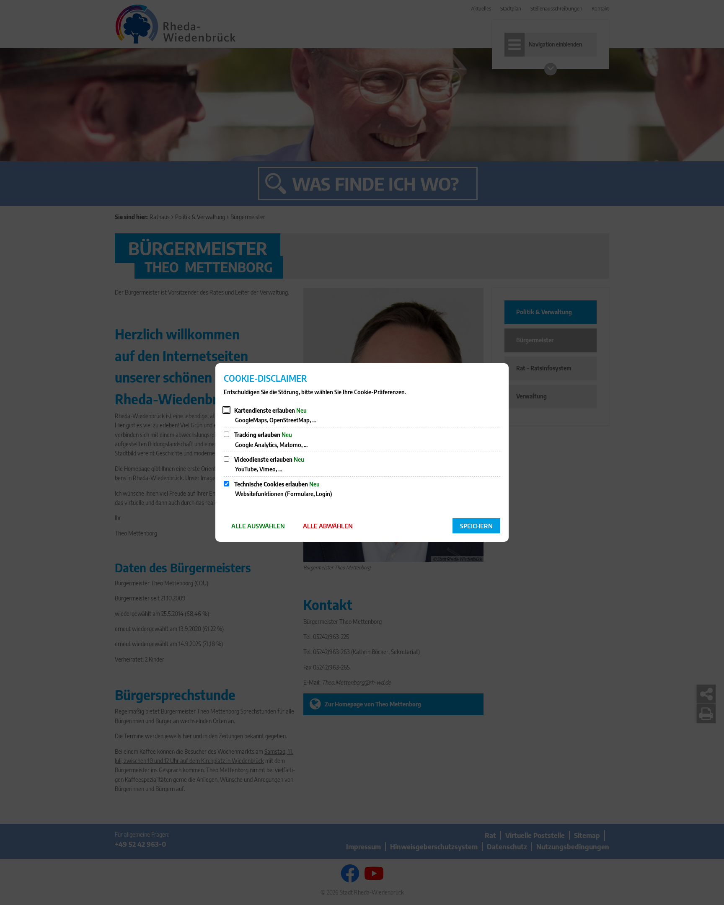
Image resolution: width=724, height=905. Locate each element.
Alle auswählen (258, 526)
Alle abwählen (328, 526)
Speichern (476, 526)
